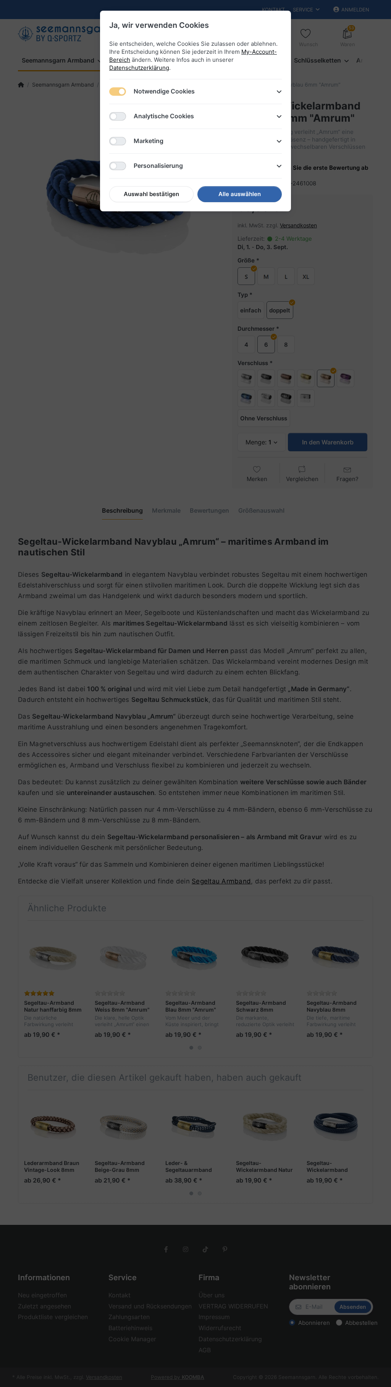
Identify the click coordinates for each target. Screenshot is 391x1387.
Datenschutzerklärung (139, 67)
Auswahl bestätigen (151, 194)
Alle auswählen (239, 194)
